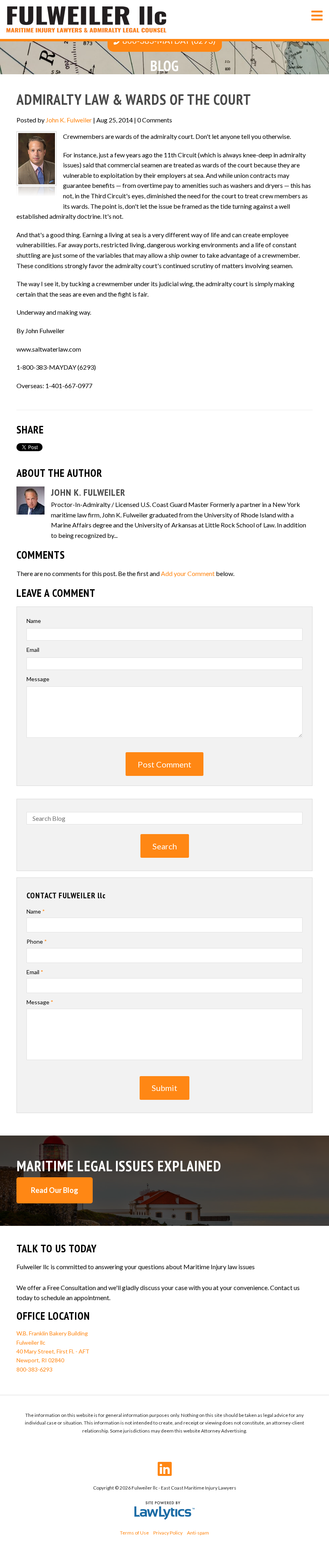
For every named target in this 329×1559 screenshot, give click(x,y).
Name (33, 620)
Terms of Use (134, 1533)
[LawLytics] (164, 1510)
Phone (36, 941)
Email (32, 649)
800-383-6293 (34, 1369)
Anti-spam (198, 1533)
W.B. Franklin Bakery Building (52, 1333)
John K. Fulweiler (69, 120)
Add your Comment (188, 573)
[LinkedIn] (164, 1468)
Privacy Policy (168, 1533)
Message (37, 679)
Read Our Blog (54, 1190)
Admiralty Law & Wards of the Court (133, 99)
